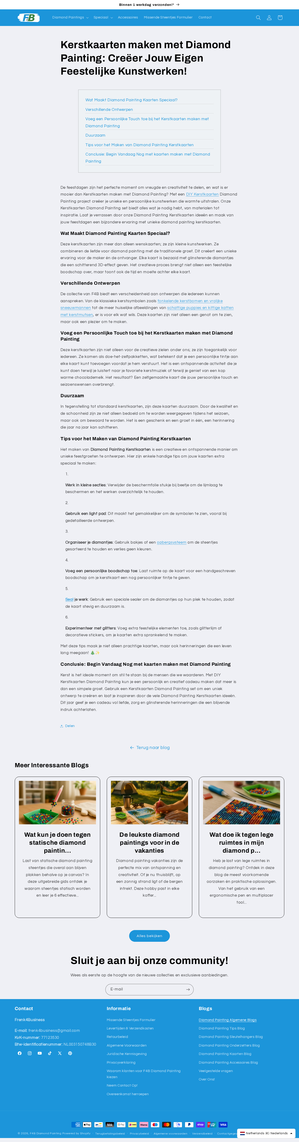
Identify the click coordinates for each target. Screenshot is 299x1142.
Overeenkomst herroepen (128, 1094)
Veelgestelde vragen (216, 1071)
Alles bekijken (150, 936)
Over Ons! (207, 1079)
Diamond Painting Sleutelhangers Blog (231, 1037)
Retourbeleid (117, 1037)
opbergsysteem (171, 542)
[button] (70, 17)
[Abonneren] (188, 989)
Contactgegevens (230, 1133)
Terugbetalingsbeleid (110, 1133)
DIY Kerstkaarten (202, 194)
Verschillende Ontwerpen (109, 110)
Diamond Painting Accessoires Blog (228, 1062)
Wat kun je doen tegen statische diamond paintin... (57, 842)
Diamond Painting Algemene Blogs (228, 1020)
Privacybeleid (139, 1133)
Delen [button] (70, 726)
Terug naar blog (153, 748)
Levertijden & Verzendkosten (130, 1028)
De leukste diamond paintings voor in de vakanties (149, 842)
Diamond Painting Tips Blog (222, 1028)
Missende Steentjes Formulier (131, 1020)
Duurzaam (95, 135)
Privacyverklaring (121, 1062)
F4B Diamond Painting (45, 1133)
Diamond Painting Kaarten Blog (225, 1054)
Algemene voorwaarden (171, 1133)
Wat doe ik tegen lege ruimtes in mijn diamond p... (242, 842)
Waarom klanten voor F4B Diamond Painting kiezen (144, 1074)
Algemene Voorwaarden (127, 1045)
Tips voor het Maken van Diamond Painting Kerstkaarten (139, 145)
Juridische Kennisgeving (127, 1054)
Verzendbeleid (202, 1133)
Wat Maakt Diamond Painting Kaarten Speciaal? (131, 100)
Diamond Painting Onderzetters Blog (229, 1045)
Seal (69, 599)
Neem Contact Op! (122, 1085)
